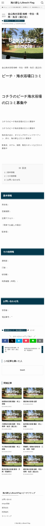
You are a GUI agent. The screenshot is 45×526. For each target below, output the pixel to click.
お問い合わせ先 (13, 180)
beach (22, 370)
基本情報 (11, 172)
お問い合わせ (7, 499)
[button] (5, 341)
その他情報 (11, 176)
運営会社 (5, 508)
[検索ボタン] (42, 2)
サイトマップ (7, 516)
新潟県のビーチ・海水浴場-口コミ (14, 20)
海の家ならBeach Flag (22, 3)
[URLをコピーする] (40, 341)
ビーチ (32, 330)
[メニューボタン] (3, 2)
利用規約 (5, 512)
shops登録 (5, 503)
